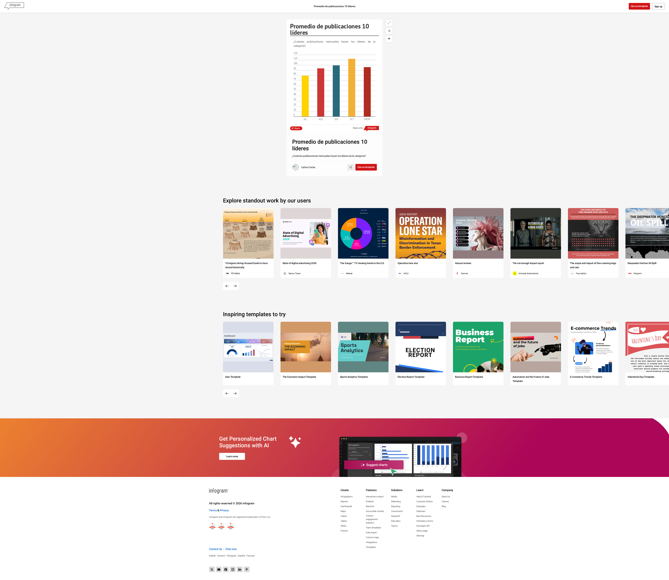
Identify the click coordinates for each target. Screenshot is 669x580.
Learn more (232, 456)
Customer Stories (424, 501)
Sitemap (420, 535)
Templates (371, 547)
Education (395, 521)
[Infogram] (14, 6)
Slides (343, 526)
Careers (445, 501)
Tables (344, 521)
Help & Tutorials (423, 496)
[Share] (389, 31)
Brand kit (370, 506)
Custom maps (372, 537)
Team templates (373, 527)
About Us (446, 496)
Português (231, 555)
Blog (444, 506)
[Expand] (389, 23)
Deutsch (221, 555)
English (212, 555)
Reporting (395, 506)
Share (297, 128)
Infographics (346, 496)
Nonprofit (395, 516)
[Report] (389, 39)
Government (397, 511)
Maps (343, 511)
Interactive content (374, 496)
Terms (213, 510)
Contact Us (215, 549)
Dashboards (346, 506)
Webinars (420, 511)
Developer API (423, 526)
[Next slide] (235, 286)
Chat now (231, 549)
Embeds (370, 501)
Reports (344, 501)
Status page (422, 530)
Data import (371, 532)
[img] (305, 96)
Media (394, 496)
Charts (344, 516)
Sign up (658, 6)
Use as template (639, 6)
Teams (394, 526)
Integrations (371, 542)
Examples (421, 506)
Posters (344, 530)
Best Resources (423, 516)
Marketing (396, 501)
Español (241, 555)
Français (251, 555)
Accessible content (375, 511)
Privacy (224, 510)
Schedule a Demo (424, 521)
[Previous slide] (227, 286)
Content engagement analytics (372, 519)
